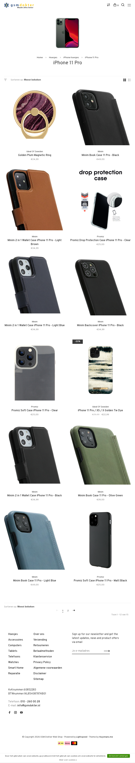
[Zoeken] (123, 5)
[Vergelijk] (109, 5)
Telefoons (14, 656)
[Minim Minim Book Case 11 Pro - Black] (100, 115)
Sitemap (38, 679)
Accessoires (15, 640)
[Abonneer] (106, 651)
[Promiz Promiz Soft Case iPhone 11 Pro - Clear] (34, 370)
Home (40, 57)
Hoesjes (53, 57)
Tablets (12, 651)
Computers (15, 645)
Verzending (40, 640)
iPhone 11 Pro (91, 57)
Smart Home (16, 668)
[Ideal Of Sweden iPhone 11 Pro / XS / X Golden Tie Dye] (100, 370)
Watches (13, 662)
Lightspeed (81, 737)
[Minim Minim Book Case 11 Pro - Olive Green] (100, 455)
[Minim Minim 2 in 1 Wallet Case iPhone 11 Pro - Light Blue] (34, 285)
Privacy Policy (42, 662)
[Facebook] (9, 713)
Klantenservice (42, 656)
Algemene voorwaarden (47, 668)
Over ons (38, 634)
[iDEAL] (61, 744)
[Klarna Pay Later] (67, 744)
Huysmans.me (106, 737)
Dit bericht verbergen (118, 756)
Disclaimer (39, 673)
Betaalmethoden (43, 651)
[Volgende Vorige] (74, 610)
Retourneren (41, 645)
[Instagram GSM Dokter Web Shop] (15, 713)
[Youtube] (21, 713)
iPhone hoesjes (71, 57)
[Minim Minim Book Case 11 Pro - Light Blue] (34, 541)
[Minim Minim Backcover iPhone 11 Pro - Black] (100, 285)
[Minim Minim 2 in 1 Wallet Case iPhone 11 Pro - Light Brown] (34, 200)
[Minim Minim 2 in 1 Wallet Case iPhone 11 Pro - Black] (34, 455)
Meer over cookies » (68, 760)
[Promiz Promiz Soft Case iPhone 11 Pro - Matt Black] (100, 541)
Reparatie (14, 673)
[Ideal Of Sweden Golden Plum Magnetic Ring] (34, 115)
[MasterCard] (74, 744)
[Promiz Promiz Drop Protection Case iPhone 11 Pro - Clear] (100, 200)
